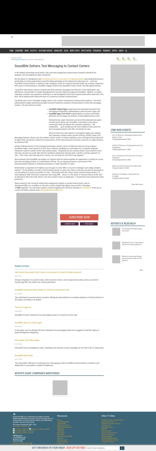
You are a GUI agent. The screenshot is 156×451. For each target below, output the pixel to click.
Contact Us (60, 444)
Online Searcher (107, 431)
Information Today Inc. (20, 426)
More (141, 270)
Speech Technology (108, 434)
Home (11, 50)
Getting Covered (62, 440)
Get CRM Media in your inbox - (58, 447)
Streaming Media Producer (110, 440)
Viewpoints (61, 431)
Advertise (60, 438)
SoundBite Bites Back (24, 355)
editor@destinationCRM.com (51, 190)
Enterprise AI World (108, 422)
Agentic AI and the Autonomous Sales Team (126, 166)
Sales (66, 50)
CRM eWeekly (61, 423)
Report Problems (62, 442)
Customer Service (45, 50)
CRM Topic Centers (63, 425)
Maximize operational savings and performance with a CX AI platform (132, 258)
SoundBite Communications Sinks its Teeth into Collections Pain (42, 289)
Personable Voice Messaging (27, 340)
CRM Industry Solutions (64, 427)
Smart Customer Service (109, 433)
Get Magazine (63, 422)
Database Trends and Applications (113, 420)
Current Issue (70, 224)
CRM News (60, 429)
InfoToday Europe (107, 427)
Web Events (61, 433)
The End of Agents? (23, 307)
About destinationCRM (64, 436)
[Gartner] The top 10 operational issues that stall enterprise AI (132, 244)
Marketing (58, 50)
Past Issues (89, 224)
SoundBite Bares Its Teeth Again (28, 322)
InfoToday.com (106, 425)
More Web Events (137, 184)
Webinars (106, 50)
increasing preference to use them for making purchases (62, 79)
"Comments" (86, 188)
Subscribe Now (79, 217)
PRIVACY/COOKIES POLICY (21, 443)
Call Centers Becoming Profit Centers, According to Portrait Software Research (48, 272)
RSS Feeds (60, 434)
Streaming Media (107, 436)
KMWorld (104, 429)
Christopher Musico (19, 59)
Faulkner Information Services (111, 423)
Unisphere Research (108, 442)
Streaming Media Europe (109, 438)
